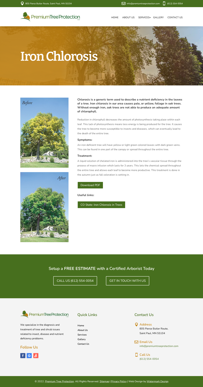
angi (35, 355)
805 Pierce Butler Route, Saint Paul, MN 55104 (48, 3)
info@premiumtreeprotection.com (143, 3)
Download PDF (90, 185)
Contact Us (175, 17)
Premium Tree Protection (59, 381)
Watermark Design (157, 381)
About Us (128, 17)
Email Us (146, 342)
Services (143, 17)
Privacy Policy (119, 381)
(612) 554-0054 (175, 3)
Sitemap (104, 381)
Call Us (145, 355)
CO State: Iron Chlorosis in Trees (101, 205)
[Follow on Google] (29, 355)
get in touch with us (127, 281)
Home (114, 17)
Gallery (158, 17)
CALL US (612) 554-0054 (75, 281)
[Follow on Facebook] (22, 355)
